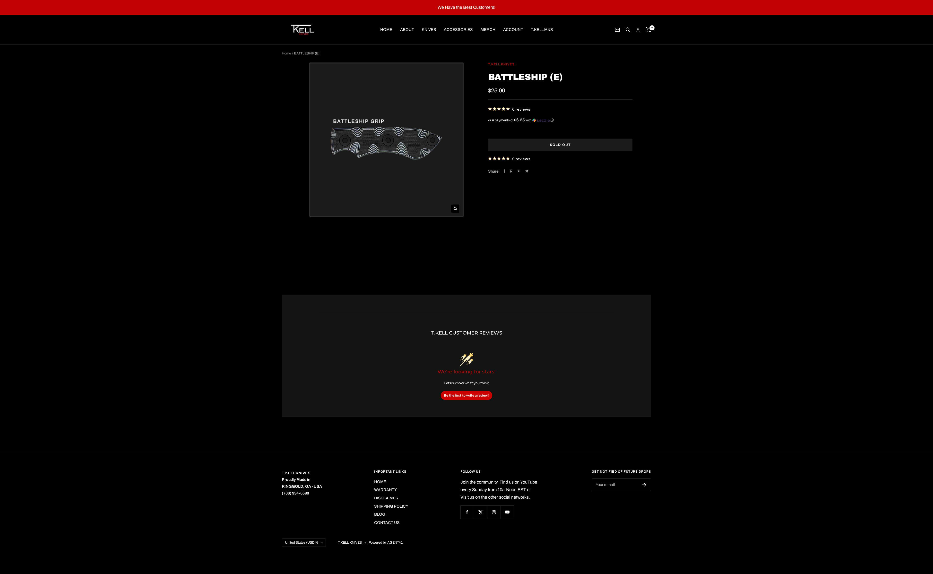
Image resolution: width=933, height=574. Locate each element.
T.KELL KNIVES (501, 64)
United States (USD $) (301, 542)
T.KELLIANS (542, 29)
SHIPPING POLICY (391, 506)
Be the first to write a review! (466, 395)
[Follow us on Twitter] (480, 512)
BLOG (379, 514)
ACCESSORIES (458, 29)
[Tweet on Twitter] (519, 171)
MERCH (488, 29)
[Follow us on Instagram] (494, 512)
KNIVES (429, 29)
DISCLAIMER (386, 498)
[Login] (638, 30)
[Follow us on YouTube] (507, 512)
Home (286, 53)
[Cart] (648, 29)
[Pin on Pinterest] (511, 171)
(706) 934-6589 (295, 493)
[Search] (628, 29)
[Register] (644, 484)
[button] (560, 120)
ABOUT (407, 29)
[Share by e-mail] (526, 171)
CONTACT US (387, 523)
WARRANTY (385, 490)
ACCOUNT (513, 29)
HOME (386, 29)
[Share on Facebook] (504, 171)
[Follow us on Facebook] (467, 512)
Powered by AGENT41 (386, 542)
